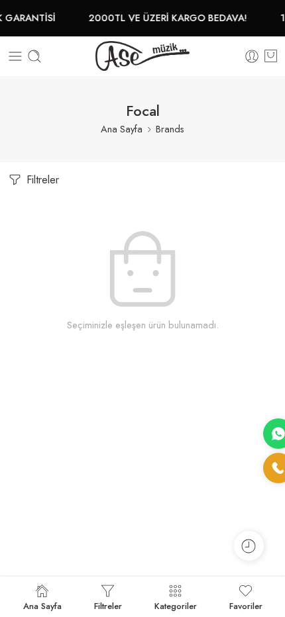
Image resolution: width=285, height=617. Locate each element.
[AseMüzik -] (142, 56)
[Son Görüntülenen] (249, 546)
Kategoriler (175, 605)
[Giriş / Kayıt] (252, 56)
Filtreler (41, 179)
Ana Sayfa (121, 129)
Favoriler (245, 605)
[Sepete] (270, 56)
